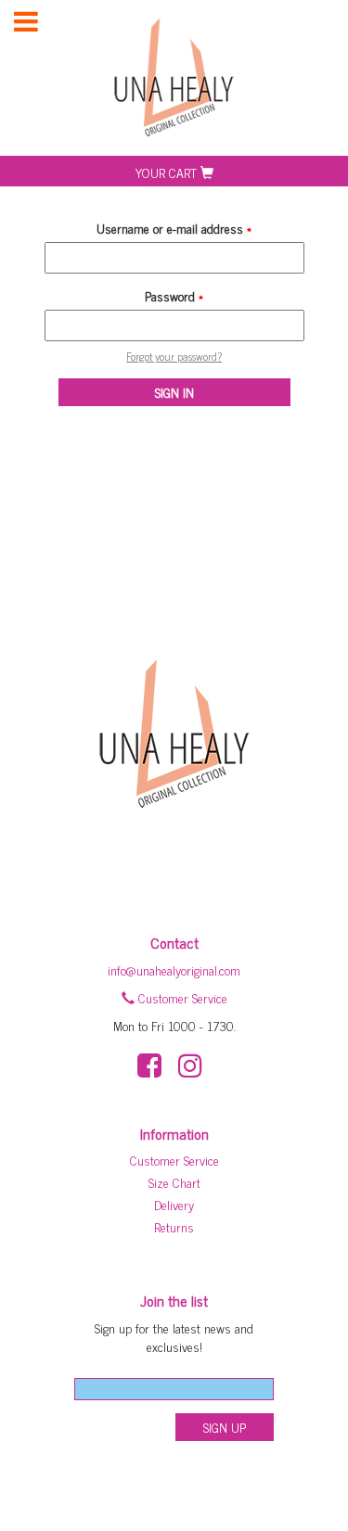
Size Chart (174, 1182)
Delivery (174, 1204)
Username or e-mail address (174, 228)
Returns (174, 1226)
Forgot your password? (174, 356)
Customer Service (181, 997)
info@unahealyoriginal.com (174, 969)
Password (174, 296)
